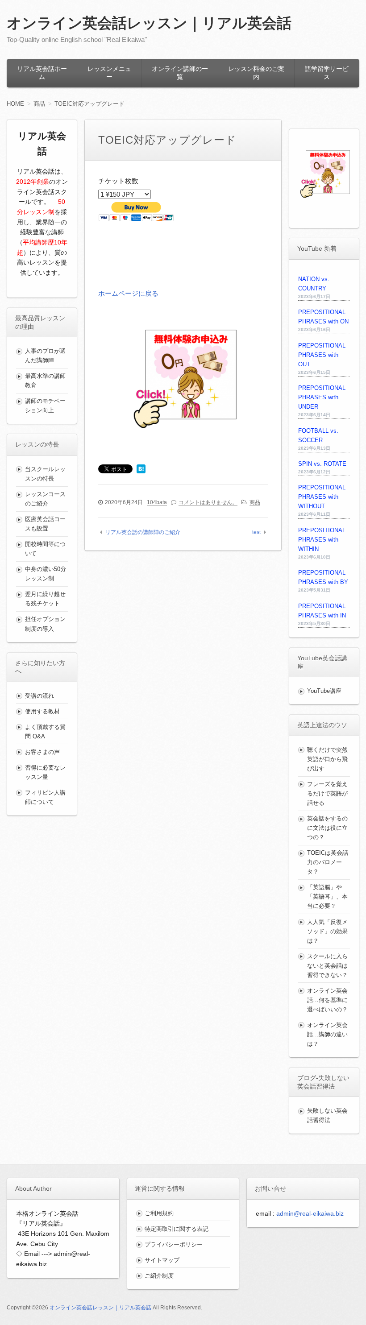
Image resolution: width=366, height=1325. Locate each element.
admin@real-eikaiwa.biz (310, 1213)
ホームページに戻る (128, 293)
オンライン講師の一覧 (180, 72)
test (256, 532)
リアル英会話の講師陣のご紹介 (142, 532)
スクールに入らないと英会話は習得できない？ (327, 965)
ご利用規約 (159, 1213)
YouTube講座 (324, 690)
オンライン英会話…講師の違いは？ (327, 1034)
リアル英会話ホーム (42, 72)
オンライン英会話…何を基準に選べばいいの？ (327, 1000)
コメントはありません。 (208, 502)
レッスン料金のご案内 (256, 72)
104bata (157, 502)
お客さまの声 (42, 752)
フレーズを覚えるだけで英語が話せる (327, 793)
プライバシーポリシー (174, 1244)
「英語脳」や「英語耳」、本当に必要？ (327, 896)
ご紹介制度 (159, 1275)
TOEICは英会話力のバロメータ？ (327, 862)
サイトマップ (162, 1260)
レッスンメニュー (109, 72)
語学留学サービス (327, 72)
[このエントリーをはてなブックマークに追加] (141, 469)
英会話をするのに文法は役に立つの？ (327, 828)
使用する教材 (42, 711)
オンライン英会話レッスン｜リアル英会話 (149, 23)
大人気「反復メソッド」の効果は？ (327, 931)
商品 (255, 502)
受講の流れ (39, 695)
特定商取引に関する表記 (176, 1229)
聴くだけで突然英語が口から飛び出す (327, 759)
